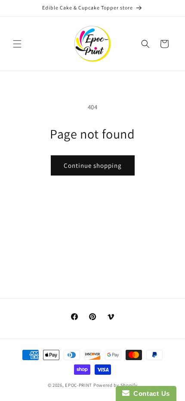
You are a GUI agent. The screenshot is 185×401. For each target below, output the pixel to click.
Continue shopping (93, 165)
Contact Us (150, 393)
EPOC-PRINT (78, 385)
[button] (17, 43)
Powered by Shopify (115, 385)
